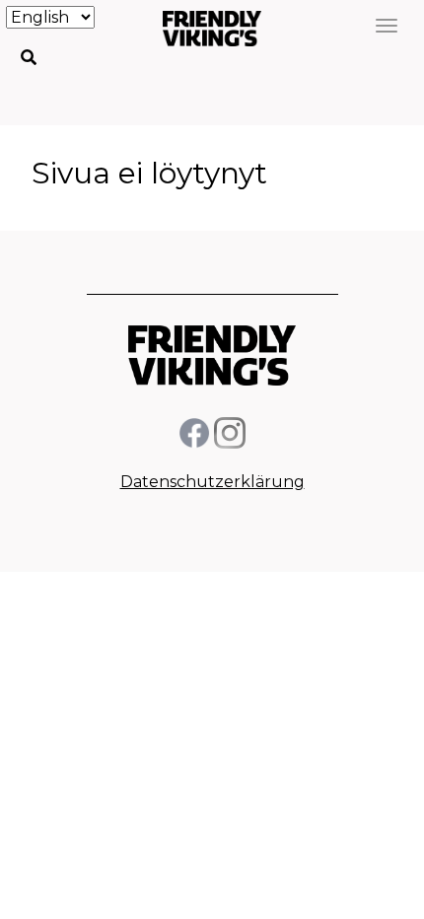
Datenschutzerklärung (212, 481)
